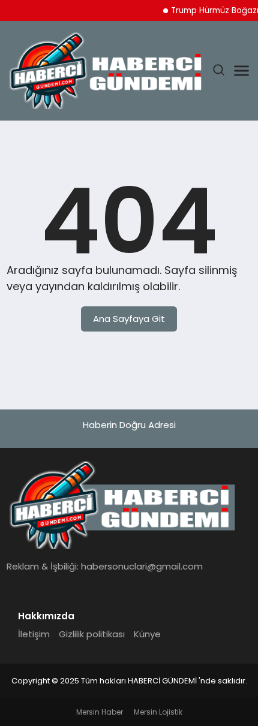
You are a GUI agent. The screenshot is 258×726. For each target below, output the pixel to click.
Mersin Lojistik (158, 712)
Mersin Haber (99, 712)
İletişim (34, 634)
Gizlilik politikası (92, 634)
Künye (147, 634)
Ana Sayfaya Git (129, 318)
